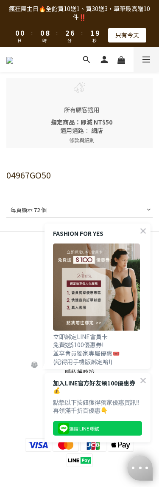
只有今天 (127, 35)
